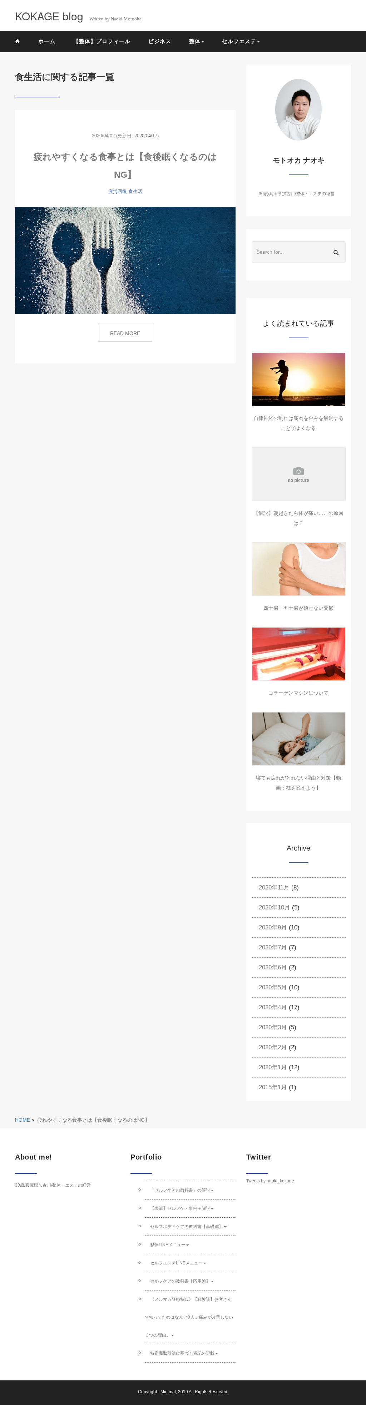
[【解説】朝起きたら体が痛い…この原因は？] (299, 474)
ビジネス (159, 41)
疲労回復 (117, 191)
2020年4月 (273, 1007)
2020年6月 (273, 967)
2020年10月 (274, 907)
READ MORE (125, 333)
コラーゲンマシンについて (298, 693)
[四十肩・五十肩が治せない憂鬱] (299, 569)
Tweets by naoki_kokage (270, 1180)
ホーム (46, 41)
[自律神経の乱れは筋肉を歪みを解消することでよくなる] (299, 379)
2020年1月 (273, 1067)
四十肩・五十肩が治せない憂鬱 (298, 608)
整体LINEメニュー (168, 1244)
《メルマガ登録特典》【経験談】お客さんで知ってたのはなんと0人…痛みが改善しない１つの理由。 (189, 1317)
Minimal (168, 1391)
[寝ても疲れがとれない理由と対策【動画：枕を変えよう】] (299, 739)
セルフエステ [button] (239, 41)
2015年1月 (273, 1087)
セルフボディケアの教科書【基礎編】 (186, 1226)
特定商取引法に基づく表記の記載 (182, 1353)
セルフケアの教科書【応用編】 (180, 1281)
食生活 (135, 191)
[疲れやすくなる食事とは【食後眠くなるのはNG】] (125, 260)
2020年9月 (273, 927)
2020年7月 (273, 947)
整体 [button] (195, 41)
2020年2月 (273, 1047)
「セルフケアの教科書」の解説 (180, 1190)
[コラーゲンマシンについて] (299, 654)
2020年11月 (274, 887)
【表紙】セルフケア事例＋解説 (180, 1208)
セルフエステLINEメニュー (176, 1263)
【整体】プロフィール (101, 41)
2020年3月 (273, 1027)
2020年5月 (273, 987)
